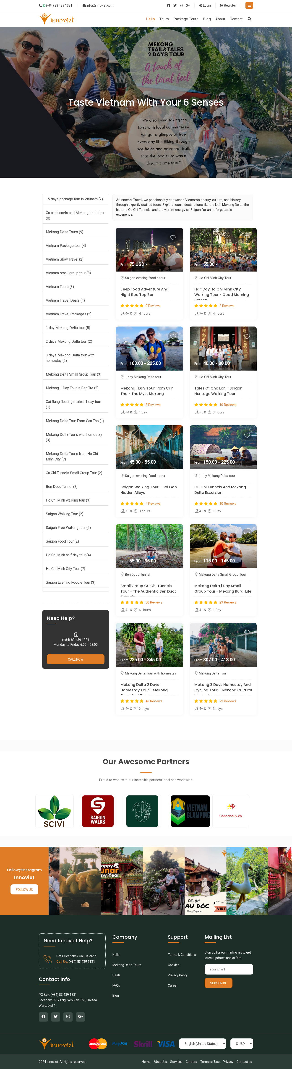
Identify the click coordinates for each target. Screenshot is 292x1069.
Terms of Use (210, 1062)
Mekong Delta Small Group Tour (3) (73, 374)
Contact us (244, 1062)
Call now (75, 659)
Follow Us (24, 889)
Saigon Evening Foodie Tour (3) (70, 582)
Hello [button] (150, 19)
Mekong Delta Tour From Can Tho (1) (75, 421)
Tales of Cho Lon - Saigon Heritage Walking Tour (218, 391)
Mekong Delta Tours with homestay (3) (74, 437)
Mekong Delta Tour (213, 673)
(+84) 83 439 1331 (58, 5)
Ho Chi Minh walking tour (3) (68, 500)
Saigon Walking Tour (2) (64, 514)
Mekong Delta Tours (126, 965)
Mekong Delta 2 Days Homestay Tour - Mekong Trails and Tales (144, 690)
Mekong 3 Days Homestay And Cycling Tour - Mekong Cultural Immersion (223, 690)
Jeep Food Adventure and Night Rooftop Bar (144, 292)
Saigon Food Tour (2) (62, 541)
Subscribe (218, 983)
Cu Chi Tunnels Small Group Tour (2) (74, 473)
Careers (191, 1062)
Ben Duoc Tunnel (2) (62, 486)
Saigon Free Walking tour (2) (68, 527)
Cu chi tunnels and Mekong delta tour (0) (75, 215)
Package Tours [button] (185, 19)
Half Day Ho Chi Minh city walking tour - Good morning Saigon (221, 295)
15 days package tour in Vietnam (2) (74, 199)
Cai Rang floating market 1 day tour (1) (73, 404)
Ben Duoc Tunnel (137, 574)
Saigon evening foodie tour (145, 278)
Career (173, 985)
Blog (115, 995)
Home (146, 1062)
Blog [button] (207, 19)
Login (206, 5)
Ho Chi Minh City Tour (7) (65, 569)
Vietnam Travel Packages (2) (68, 314)
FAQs (116, 985)
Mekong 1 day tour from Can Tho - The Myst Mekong (147, 391)
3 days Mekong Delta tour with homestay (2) (70, 358)
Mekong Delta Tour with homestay (150, 673)
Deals (116, 975)
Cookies (173, 965)
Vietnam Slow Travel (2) (64, 259)
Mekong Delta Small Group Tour (222, 574)
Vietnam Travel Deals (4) (65, 300)
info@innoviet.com (100, 5)
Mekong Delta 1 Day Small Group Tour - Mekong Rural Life (222, 588)
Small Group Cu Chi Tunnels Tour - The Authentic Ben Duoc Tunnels (148, 591)
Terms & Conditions (182, 955)
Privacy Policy (178, 975)
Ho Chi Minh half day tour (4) (68, 555)
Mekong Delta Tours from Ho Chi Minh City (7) (72, 456)
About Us (160, 1062)
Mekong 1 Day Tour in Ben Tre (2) (72, 388)
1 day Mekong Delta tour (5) (68, 328)
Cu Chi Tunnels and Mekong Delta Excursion (220, 489)
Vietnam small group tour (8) (68, 273)
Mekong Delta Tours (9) (64, 232)
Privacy (228, 1062)
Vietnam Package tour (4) (66, 245)
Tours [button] (164, 19)
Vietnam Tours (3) (60, 287)
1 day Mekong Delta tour (143, 377)
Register (229, 5)
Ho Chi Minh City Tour (215, 278)
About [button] (220, 19)
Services (176, 1062)
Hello (116, 955)
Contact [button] (236, 19)
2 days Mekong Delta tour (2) (69, 341)
